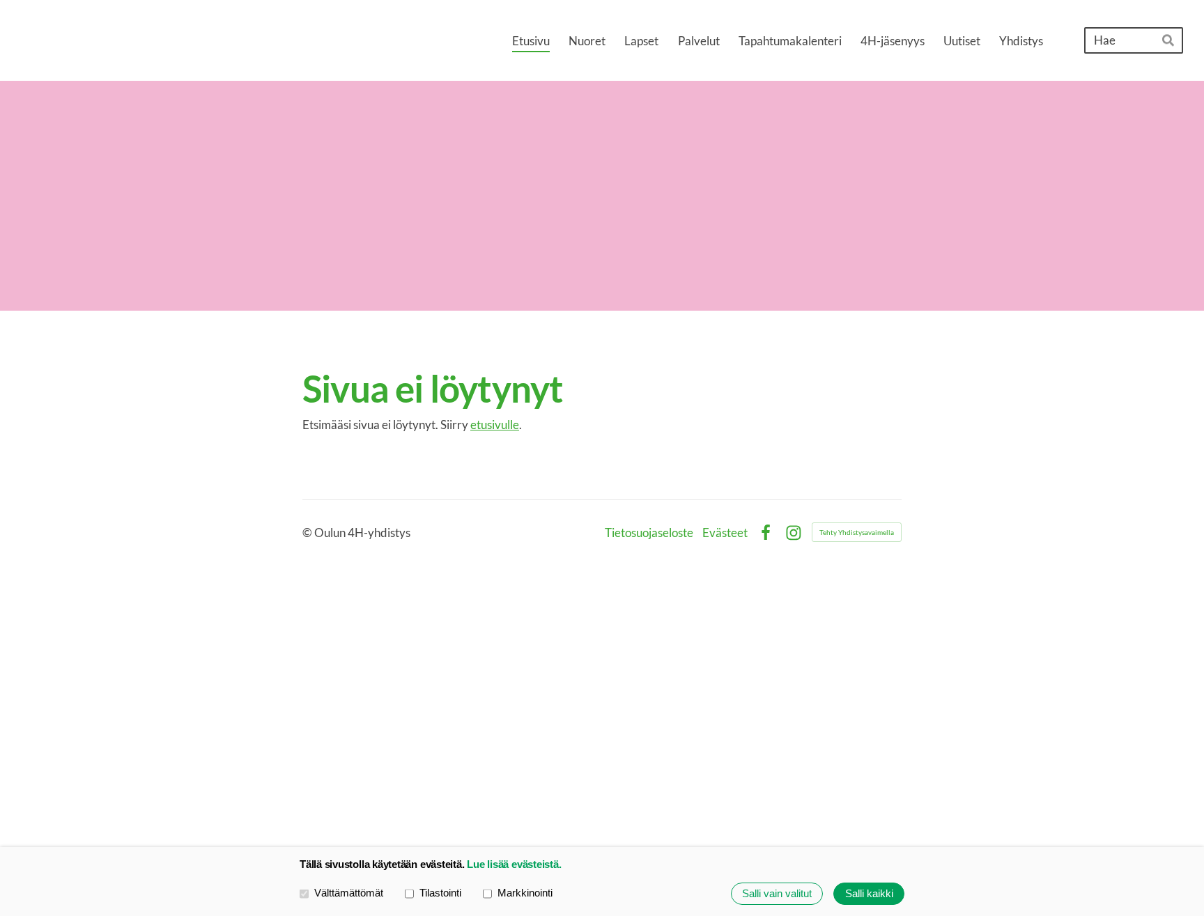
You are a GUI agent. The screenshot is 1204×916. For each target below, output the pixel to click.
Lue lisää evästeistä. (514, 864)
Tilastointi (440, 893)
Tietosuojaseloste (649, 532)
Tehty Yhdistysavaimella (856, 532)
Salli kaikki (869, 893)
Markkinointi (525, 893)
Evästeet (725, 532)
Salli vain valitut (777, 893)
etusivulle (494, 424)
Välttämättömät (348, 893)
